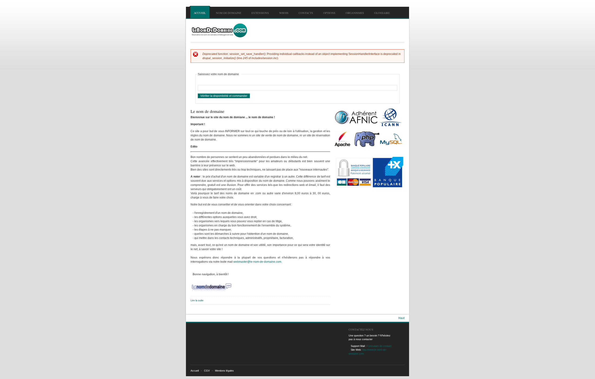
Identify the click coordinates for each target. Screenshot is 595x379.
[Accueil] (219, 30)
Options (329, 13)
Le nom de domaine (207, 111)
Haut (401, 318)
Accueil (200, 13)
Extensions (260, 13)
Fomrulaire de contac (379, 346)
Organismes (355, 13)
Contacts (306, 13)
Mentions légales (224, 370)
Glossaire (382, 13)
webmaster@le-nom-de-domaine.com (257, 261)
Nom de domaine (228, 13)
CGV (207, 370)
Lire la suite (197, 300)
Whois (283, 13)
